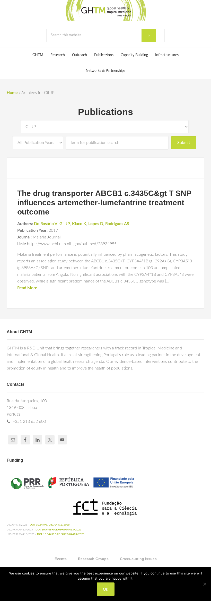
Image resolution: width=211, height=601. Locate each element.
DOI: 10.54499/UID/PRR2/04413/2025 (60, 534)
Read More (27, 288)
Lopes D (95, 224)
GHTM (105, 10)
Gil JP (64, 224)
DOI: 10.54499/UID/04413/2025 (50, 524)
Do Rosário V (45, 224)
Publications (105, 112)
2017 (53, 230)
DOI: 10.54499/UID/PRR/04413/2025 (58, 529)
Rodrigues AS (117, 224)
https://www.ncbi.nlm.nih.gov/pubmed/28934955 (72, 244)
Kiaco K (79, 224)
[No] (204, 584)
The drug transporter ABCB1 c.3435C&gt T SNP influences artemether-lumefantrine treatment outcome (104, 202)
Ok (105, 589)
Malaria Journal (47, 237)
